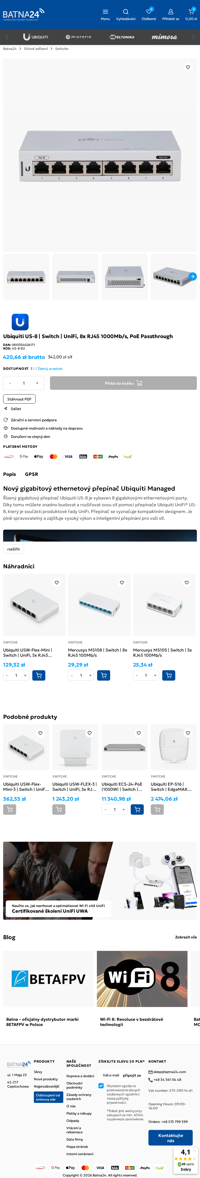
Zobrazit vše (186, 936)
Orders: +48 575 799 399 (168, 1122)
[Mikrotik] (78, 37)
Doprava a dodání (80, 1076)
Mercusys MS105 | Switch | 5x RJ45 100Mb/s (162, 652)
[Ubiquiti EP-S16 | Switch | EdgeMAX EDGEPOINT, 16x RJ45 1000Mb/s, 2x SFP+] (174, 747)
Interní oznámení (79, 1154)
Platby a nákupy (79, 1113)
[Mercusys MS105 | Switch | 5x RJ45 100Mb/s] (164, 605)
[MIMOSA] (164, 37)
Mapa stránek (77, 1146)
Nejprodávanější (46, 1086)
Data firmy (74, 1139)
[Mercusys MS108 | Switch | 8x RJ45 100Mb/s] (99, 605)
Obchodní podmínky (74, 1085)
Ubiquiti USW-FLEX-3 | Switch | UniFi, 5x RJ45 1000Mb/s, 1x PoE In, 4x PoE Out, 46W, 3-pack (74, 786)
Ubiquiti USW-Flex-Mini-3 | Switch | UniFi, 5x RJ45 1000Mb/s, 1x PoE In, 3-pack (25, 786)
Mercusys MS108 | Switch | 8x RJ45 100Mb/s (97, 652)
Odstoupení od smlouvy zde (48, 1097)
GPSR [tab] (31, 474)
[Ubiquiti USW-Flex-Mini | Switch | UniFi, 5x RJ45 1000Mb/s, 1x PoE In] (34, 605)
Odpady (72, 1120)
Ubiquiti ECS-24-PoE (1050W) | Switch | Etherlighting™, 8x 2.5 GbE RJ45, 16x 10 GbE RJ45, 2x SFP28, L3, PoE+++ (124, 786)
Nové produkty (46, 1079)
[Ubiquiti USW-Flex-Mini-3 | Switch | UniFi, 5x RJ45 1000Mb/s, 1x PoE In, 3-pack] (26, 747)
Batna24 (10, 49)
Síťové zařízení (36, 49)
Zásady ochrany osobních (78, 1097)
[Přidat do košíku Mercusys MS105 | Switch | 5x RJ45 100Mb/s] (168, 675)
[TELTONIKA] (121, 37)
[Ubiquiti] (35, 37)
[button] (125, 14)
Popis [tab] (9, 474)
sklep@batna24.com (169, 1072)
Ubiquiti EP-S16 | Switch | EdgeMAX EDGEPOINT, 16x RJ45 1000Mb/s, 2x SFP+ (172, 786)
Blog (9, 936)
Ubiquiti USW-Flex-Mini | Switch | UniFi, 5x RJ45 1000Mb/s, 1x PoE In (27, 652)
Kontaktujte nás (170, 1138)
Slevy (38, 1072)
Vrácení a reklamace (74, 1130)
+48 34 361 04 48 (167, 1079)
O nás (71, 1106)
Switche (61, 49)
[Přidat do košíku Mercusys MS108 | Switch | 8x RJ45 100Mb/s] (103, 675)
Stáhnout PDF (19, 399)
